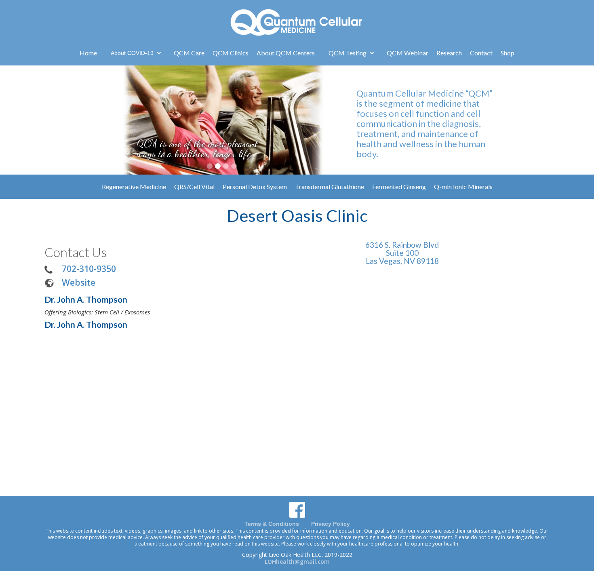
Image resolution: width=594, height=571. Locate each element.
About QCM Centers (286, 53)
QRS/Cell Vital (194, 186)
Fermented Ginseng (399, 186)
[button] (136, 53)
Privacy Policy (330, 523)
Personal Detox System (255, 186)
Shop (507, 53)
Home (88, 53)
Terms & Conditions (271, 523)
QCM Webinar (407, 53)
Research (449, 53)
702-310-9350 (89, 268)
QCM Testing (348, 53)
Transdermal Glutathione (329, 186)
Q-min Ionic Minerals (463, 186)
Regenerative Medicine (134, 186)
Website (78, 282)
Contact (481, 53)
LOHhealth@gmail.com (297, 561)
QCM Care (189, 53)
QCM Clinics (231, 53)
